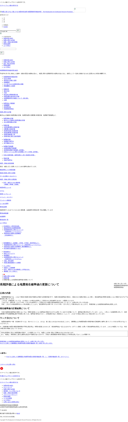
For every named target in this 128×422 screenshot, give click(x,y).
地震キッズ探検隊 (9, 267)
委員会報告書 (4, 213)
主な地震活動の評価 (10, 122)
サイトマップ (7, 387)
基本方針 (6, 91)
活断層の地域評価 (9, 129)
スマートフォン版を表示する (9, 5)
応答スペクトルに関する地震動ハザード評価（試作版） (21, 152)
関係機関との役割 (9, 86)
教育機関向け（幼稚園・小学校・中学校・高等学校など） (21, 243)
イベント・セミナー (6, 197)
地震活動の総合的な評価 (11, 96)
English (5, 26)
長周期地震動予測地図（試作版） (14, 150)
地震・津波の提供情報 (7, 163)
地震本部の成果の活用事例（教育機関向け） (18, 246)
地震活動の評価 (8, 118)
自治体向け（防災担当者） (11, 226)
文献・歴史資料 (9, 261)
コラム (2, 190)
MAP (18, 413)
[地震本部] (4, 274)
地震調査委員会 (9, 109)
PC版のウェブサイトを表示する (10, 376)
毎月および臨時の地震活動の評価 (14, 120)
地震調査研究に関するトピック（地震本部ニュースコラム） (23, 245)
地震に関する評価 (5, 112)
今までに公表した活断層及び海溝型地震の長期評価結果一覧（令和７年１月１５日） (26, 343)
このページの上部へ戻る (7, 364)
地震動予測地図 (8, 146)
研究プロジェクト (9, 253)
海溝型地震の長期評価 (11, 131)
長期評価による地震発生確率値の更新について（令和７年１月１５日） (22, 341)
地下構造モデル (9, 143)
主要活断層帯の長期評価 (11, 127)
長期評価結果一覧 (9, 134)
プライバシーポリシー (10, 394)
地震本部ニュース (5, 187)
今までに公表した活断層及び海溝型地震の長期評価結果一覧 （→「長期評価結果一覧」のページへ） (37, 356)
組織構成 (6, 82)
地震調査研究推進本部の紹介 (9, 70)
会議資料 (3, 216)
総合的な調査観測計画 (11, 94)
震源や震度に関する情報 (7, 173)
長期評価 (6, 125)
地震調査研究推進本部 (10, 76)
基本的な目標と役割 (10, 80)
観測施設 (6, 255)
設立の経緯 (7, 78)
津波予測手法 (8, 160)
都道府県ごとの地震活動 (7, 169)
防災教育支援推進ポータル (12, 248)
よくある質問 (4, 203)
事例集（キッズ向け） (11, 271)
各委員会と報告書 (9, 103)
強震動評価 (6, 139)
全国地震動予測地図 (10, 148)
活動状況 (6, 89)
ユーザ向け (3, 223)
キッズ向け (6, 266)
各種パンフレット (5, 194)
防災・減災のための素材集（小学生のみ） (17, 269)
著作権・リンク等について (11, 391)
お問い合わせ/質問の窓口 (11, 402)
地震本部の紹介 (8, 385)
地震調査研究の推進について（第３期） (16, 98)
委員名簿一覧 (4, 219)
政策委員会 (7, 107)
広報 (5, 100)
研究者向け (6, 251)
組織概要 (6, 105)
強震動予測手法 (9, 141)
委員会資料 (3, 207)
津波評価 (6, 158)
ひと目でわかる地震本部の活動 (13, 84)
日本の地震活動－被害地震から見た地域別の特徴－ (19, 155)
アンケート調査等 (5, 200)
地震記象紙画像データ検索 (12, 262)
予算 (5, 92)
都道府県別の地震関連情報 (12, 228)
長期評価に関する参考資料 (12, 136)
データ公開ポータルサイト (8, 176)
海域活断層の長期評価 (11, 132)
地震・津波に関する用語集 (8, 179)
